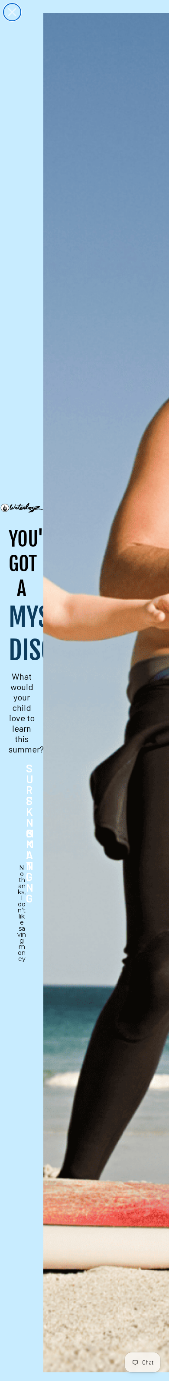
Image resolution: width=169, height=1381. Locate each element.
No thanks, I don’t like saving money (21, 873)
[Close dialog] (12, 12)
